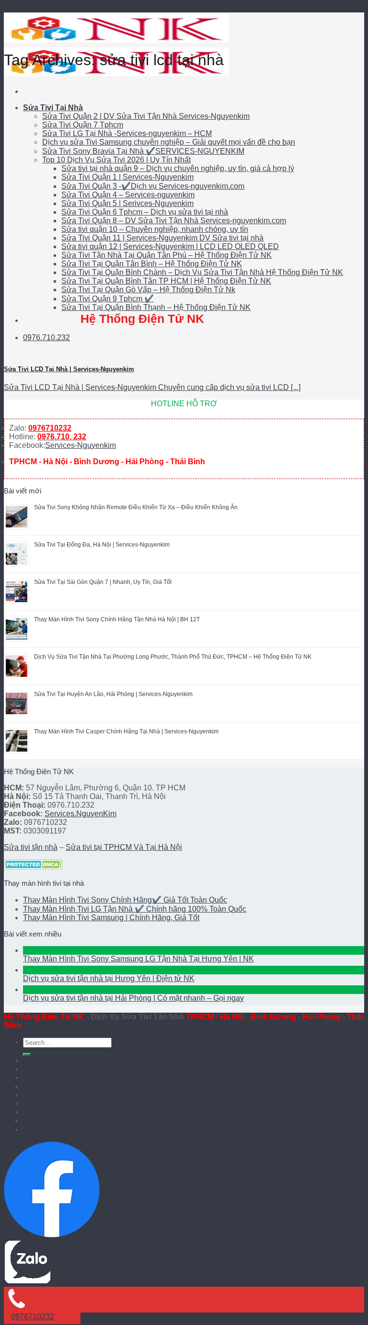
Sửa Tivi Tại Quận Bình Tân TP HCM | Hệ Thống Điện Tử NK (166, 281)
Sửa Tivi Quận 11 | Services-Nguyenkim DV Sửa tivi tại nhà (162, 238)
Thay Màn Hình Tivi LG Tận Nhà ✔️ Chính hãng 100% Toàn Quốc (134, 909)
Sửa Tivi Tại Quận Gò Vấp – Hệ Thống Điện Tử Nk (148, 290)
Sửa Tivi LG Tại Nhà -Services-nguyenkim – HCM (127, 133)
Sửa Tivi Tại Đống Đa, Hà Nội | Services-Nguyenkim (102, 544)
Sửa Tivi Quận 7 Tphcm (82, 125)
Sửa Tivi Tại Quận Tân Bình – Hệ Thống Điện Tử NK (151, 264)
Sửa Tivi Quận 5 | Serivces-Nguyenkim (127, 203)
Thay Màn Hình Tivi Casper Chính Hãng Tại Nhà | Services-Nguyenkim (126, 731)
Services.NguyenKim (80, 814)
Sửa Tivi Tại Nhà (53, 107)
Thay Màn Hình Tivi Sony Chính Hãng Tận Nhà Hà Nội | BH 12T (117, 619)
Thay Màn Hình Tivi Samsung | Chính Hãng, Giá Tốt (111, 918)
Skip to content (29, 8)
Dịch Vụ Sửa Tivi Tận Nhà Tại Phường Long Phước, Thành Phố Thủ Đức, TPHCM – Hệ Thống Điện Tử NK (172, 656)
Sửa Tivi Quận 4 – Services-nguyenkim (128, 195)
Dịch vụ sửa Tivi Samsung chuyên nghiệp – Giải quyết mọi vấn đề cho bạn (168, 142)
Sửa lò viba (43, 1103)
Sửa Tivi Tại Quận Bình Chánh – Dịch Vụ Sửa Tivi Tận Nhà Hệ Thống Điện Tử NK (202, 272)
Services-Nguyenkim (80, 445)
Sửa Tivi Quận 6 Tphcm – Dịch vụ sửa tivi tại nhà (144, 212)
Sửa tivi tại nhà (50, 1069)
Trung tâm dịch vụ (56, 1112)
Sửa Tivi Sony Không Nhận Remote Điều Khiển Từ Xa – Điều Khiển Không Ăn (136, 507)
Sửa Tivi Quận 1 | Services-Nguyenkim (127, 177)
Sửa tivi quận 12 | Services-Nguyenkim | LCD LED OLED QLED (170, 246)
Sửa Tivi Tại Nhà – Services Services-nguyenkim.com (120, 1060)
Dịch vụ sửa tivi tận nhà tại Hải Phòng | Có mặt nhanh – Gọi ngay (133, 998)
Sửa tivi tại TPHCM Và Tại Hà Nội (124, 847)
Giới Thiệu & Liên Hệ (60, 1121)
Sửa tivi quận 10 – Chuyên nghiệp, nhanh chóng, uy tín (154, 229)
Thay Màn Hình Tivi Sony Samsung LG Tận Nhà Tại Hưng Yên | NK (138, 959)
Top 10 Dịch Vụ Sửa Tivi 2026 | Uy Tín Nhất (116, 160)
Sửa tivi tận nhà (31, 847)
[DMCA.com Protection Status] (33, 867)
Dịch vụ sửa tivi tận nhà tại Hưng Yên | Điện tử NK (109, 978)
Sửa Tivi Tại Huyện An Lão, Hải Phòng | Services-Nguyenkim (113, 694)
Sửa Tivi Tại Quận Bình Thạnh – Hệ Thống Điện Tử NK (156, 307)
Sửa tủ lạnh (44, 1086)
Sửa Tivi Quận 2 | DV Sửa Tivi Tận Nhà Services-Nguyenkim (146, 116)
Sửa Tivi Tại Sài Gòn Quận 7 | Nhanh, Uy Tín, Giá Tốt (103, 582)
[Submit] (27, 1054)
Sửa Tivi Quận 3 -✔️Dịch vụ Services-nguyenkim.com (152, 186)
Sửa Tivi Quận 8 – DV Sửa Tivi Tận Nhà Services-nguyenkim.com (173, 221)
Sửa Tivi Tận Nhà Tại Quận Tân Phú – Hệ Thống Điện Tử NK (166, 255)
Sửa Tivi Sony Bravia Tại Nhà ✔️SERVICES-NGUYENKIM (143, 151)
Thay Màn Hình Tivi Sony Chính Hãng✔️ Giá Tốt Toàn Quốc (125, 900)
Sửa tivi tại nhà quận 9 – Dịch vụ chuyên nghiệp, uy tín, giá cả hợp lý (177, 168)
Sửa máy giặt (47, 1095)
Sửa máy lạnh (48, 1078)
